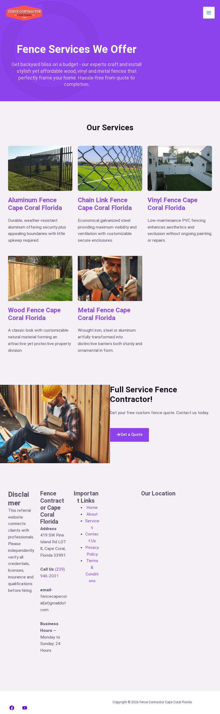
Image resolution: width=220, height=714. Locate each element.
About (92, 514)
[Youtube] (24, 707)
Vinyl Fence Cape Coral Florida (172, 204)
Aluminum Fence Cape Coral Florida (35, 204)
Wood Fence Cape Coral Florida (34, 314)
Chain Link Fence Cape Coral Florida (105, 204)
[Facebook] (11, 707)
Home (92, 507)
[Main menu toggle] (209, 12)
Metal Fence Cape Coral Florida (104, 314)
